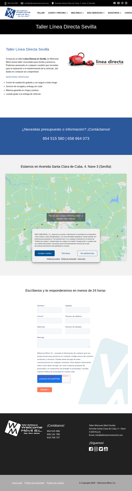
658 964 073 (78, 138)
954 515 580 (12, 3)
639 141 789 (53, 434)
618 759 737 (53, 437)
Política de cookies (53, 259)
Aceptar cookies (45, 253)
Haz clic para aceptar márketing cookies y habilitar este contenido (66, 217)
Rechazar (66, 253)
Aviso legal (81, 259)
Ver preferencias (87, 253)
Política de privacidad (68, 259)
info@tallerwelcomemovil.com (36, 3)
